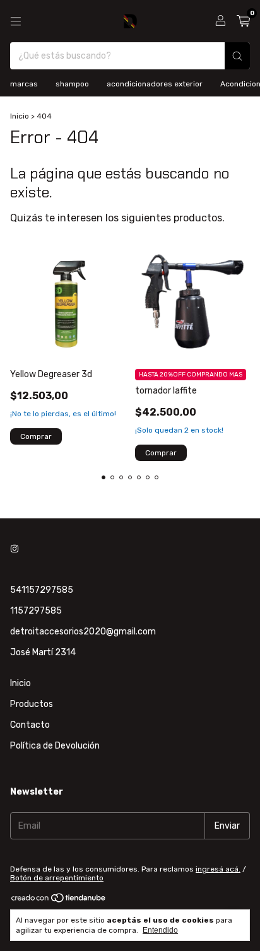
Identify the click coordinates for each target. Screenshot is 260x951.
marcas (24, 83)
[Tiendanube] (59, 900)
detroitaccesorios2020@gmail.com (83, 631)
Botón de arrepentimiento (56, 877)
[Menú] (15, 21)
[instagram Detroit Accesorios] (14, 549)
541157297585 (41, 590)
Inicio (19, 116)
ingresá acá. (218, 869)
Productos (31, 704)
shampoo (72, 83)
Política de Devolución (55, 745)
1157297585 (36, 610)
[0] (243, 21)
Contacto (30, 725)
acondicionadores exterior (155, 83)
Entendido (160, 930)
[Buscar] (237, 55)
